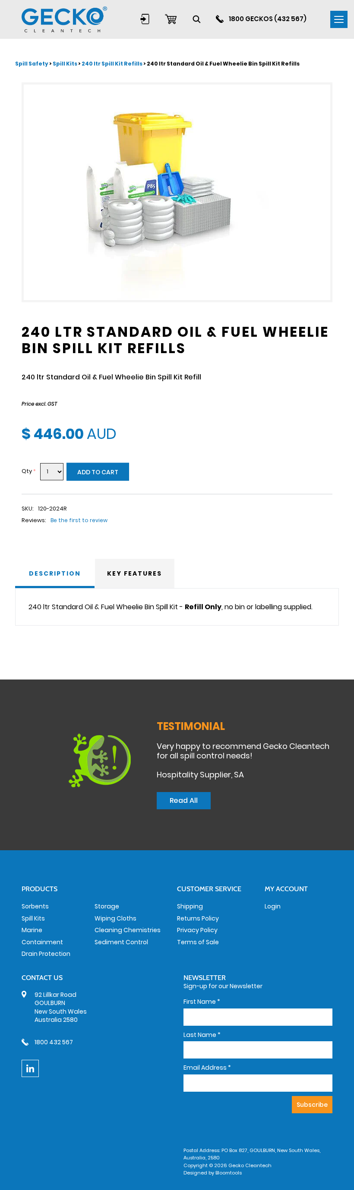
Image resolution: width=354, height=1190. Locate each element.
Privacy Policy (197, 930)
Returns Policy (198, 918)
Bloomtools (228, 1172)
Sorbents (35, 906)
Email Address (207, 1068)
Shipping (190, 906)
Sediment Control (121, 942)
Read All (184, 800)
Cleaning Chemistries (128, 930)
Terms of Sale (198, 942)
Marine (32, 930)
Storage (107, 906)
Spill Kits (65, 63)
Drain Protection (46, 953)
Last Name (202, 1035)
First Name (201, 1002)
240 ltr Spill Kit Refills (112, 63)
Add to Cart (97, 472)
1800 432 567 (54, 1042)
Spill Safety (32, 63)
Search (196, 19)
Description (55, 573)
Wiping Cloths (115, 918)
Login (144, 19)
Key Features (134, 573)
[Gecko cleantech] (64, 19)
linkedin (30, 1068)
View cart (170, 19)
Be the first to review (79, 520)
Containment (42, 942)
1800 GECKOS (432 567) (268, 18)
